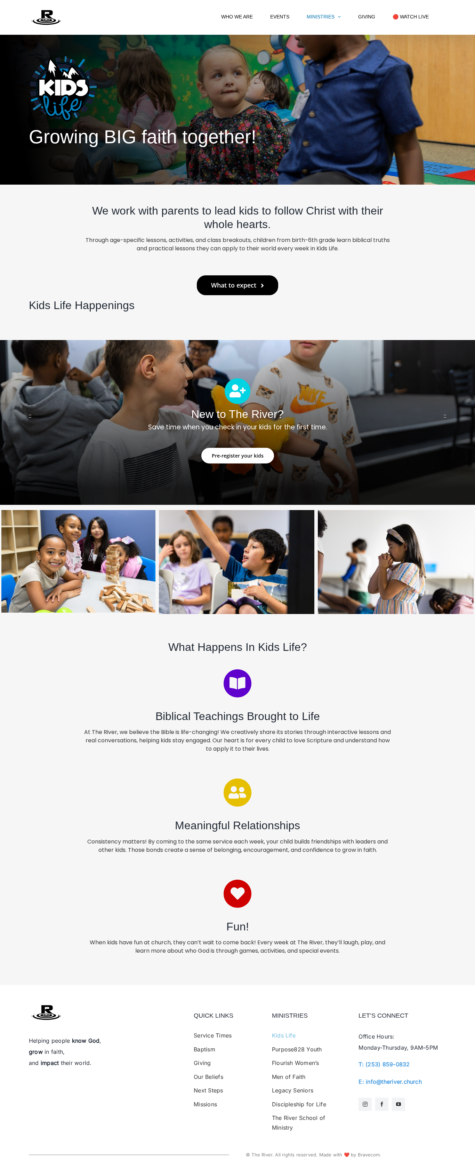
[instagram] (365, 1104)
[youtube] (398, 1104)
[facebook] (381, 1104)
